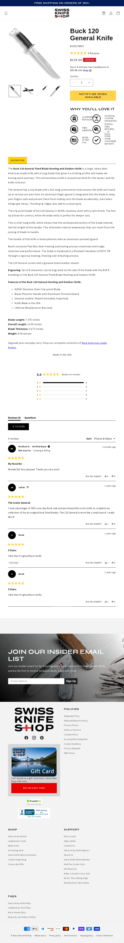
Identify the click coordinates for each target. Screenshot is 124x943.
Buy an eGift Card (34, 788)
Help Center (70, 841)
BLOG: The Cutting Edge (76, 878)
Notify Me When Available (93, 95)
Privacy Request (72, 748)
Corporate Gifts (16, 864)
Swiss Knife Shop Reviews (77, 859)
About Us (68, 854)
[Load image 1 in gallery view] (15, 91)
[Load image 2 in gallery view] (28, 91)
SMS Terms (69, 753)
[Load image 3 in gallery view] (41, 91)
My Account (70, 836)
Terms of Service (72, 729)
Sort (89, 438)
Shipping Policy (72, 716)
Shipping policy (86, 935)
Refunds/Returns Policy (76, 720)
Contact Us (69, 845)
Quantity (74, 76)
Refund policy (40, 935)
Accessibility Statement (76, 739)
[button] (118, 13)
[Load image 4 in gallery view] (55, 91)
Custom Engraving (17, 859)
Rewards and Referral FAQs (22, 917)
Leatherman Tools (17, 841)
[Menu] (6, 13)
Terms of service (70, 935)
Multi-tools (13, 845)
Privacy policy (55, 935)
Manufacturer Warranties (76, 882)
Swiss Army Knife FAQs (19, 903)
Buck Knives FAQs (17, 912)
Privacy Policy (71, 725)
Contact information (104, 935)
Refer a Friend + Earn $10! (77, 873)
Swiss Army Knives (17, 836)
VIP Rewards (70, 868)
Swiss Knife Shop (24, 935)
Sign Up (71, 681)
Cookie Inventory (72, 743)
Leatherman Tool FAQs (19, 907)
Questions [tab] (30, 418)
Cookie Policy (71, 734)
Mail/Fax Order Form (74, 864)
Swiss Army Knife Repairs (76, 850)
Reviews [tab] (14, 418)
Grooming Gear (16, 850)
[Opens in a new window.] (34, 802)
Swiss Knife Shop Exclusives (22, 854)
